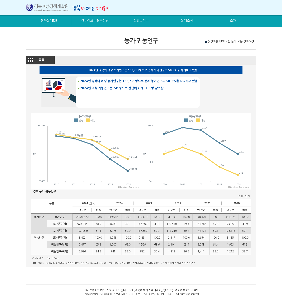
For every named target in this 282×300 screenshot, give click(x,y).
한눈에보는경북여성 (95, 20)
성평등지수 (141, 20)
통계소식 (187, 20)
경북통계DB (49, 20)
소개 (233, 20)
